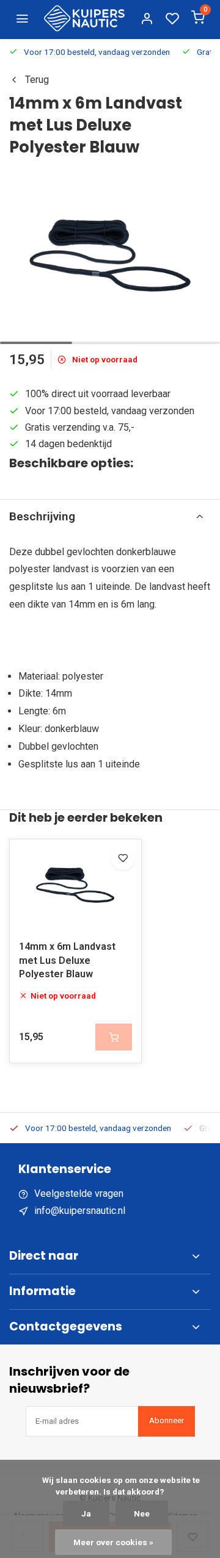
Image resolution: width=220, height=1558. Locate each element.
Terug (37, 79)
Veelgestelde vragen (78, 1193)
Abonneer (166, 1420)
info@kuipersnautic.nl (79, 1210)
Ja (86, 1513)
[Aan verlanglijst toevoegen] (123, 857)
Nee (142, 1513)
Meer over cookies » (113, 1542)
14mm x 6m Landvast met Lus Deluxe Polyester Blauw (67, 960)
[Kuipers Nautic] (84, 18)
